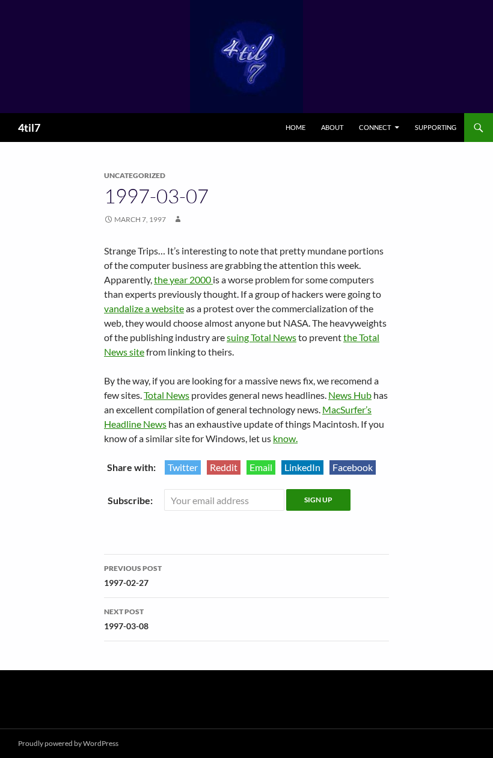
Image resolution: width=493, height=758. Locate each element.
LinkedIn (302, 467)
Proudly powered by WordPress (68, 743)
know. (285, 438)
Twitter (183, 467)
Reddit (223, 467)
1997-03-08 (126, 619)
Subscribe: (131, 500)
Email (261, 467)
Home (295, 127)
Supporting (435, 127)
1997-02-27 (133, 576)
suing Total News (261, 337)
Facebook (352, 467)
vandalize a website (144, 308)
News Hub (350, 395)
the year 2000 (183, 279)
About (332, 127)
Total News (166, 395)
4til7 (29, 127)
